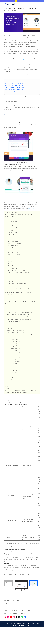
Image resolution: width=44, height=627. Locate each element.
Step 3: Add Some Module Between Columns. (15, 87)
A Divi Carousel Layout (26, 59)
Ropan (7, 10)
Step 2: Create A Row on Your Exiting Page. (14, 85)
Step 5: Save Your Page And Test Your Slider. (14, 91)
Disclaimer (29, 625)
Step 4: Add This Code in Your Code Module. (14, 89)
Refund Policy (15, 625)
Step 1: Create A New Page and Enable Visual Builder (16, 83)
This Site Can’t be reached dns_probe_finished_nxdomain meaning (18, 603)
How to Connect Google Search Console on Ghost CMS (16, 613)
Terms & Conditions (34, 623)
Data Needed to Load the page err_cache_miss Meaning (16, 600)
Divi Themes (16, 10)
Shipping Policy (22, 625)
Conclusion (7, 92)
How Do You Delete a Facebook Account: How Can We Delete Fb (18, 607)
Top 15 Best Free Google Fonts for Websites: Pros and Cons (17, 610)
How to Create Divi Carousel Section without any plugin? (17, 82)
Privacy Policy (26, 623)
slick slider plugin (32, 208)
